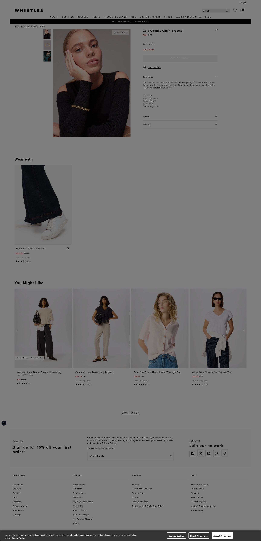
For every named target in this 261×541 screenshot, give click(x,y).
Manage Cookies (176, 535)
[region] (130, 535)
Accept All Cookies (222, 535)
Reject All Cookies (199, 535)
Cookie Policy (18, 537)
